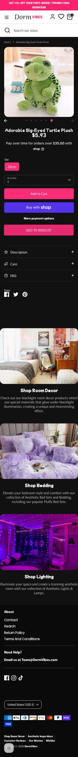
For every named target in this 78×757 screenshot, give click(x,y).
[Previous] (5, 120)
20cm (12, 166)
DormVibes (31, 746)
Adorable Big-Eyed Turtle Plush (32, 42)
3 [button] (36, 120)
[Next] (72, 120)
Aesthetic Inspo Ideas (40, 736)
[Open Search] (7, 30)
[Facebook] (6, 677)
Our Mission (36, 740)
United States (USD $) (20, 704)
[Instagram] (13, 677)
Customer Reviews (15, 740)
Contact (11, 620)
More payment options (39, 218)
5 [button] (46, 120)
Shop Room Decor (14, 736)
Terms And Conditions (22, 639)
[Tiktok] (20, 677)
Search (10, 626)
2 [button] (31, 120)
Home (7, 42)
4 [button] (41, 120)
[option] (39, 82)
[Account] (52, 14)
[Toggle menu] (6, 17)
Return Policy (14, 632)
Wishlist (50, 740)
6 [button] (52, 120)
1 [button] (26, 120)
